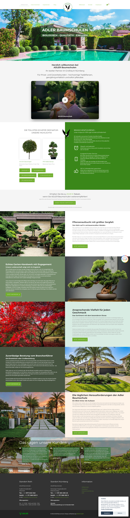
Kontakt (90, 4)
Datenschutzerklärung (88, 491)
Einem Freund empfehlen (64, 202)
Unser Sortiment (35, 4)
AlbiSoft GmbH (80, 513)
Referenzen (82, 4)
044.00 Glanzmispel (25, 161)
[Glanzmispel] (29, 149)
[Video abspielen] (65, 100)
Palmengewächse (28, 175)
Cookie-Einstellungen (107, 509)
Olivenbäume (38, 170)
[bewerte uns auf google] (124, 259)
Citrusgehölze (45, 175)
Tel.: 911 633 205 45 (59, 493)
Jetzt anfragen (79, 246)
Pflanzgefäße (27, 180)
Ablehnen (120, 513)
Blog (55, 4)
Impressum (99, 4)
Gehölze (25, 170)
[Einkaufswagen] (107, 5)
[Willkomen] (67, 7)
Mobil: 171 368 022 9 (28, 495)
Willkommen (24, 4)
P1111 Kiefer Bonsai (48, 161)
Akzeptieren (107, 513)
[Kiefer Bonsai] (53, 149)
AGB (83, 493)
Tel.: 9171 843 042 (27, 493)
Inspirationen (46, 4)
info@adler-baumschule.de (30, 497)
